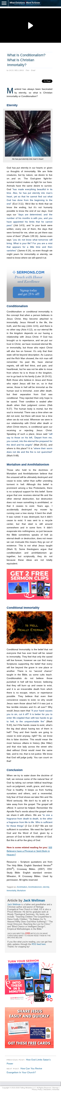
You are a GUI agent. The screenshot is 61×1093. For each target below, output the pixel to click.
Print (27, 70)
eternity (46, 887)
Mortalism (21, 890)
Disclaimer (47, 1089)
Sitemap (55, 1088)
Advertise (55, 1089)
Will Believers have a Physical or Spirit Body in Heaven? (29, 851)
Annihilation (22, 887)
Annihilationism (35, 887)
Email (33, 70)
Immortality (11, 890)
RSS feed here (39, 944)
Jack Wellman (16, 70)
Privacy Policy (37, 1089)
